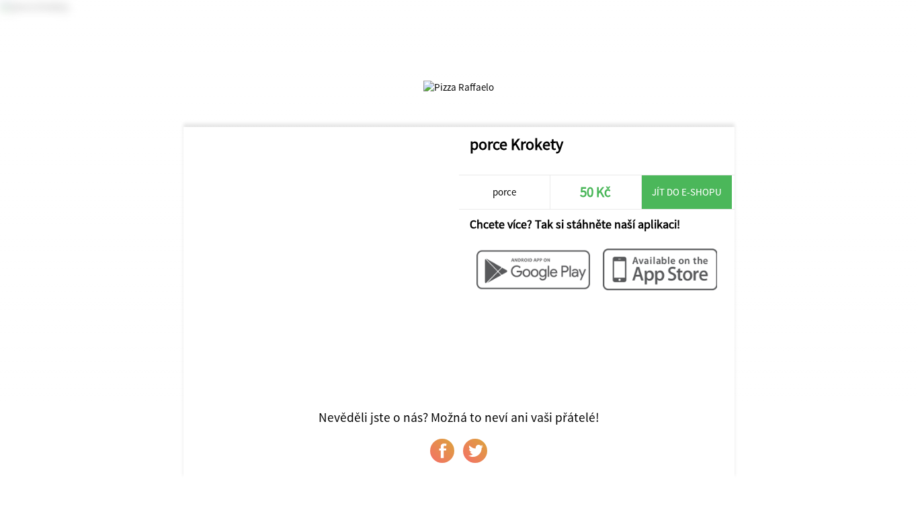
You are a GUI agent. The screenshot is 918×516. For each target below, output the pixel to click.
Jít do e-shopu (687, 191)
